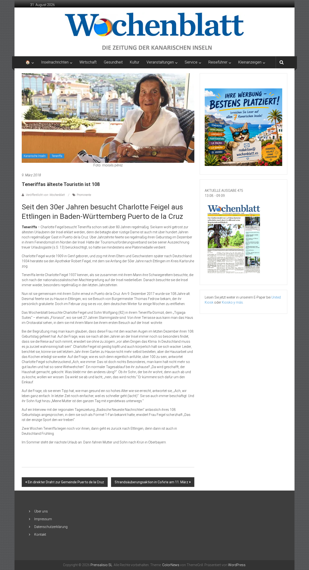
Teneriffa (57, 156)
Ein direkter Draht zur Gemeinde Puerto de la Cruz (66, 482)
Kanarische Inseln (35, 156)
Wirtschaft (88, 62)
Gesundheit (113, 62)
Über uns (41, 511)
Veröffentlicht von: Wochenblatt (45, 195)
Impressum (43, 519)
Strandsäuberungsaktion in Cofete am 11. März (151, 482)
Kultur (134, 62)
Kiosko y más (232, 302)
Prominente (84, 195)
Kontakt (40, 534)
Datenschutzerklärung (51, 527)
